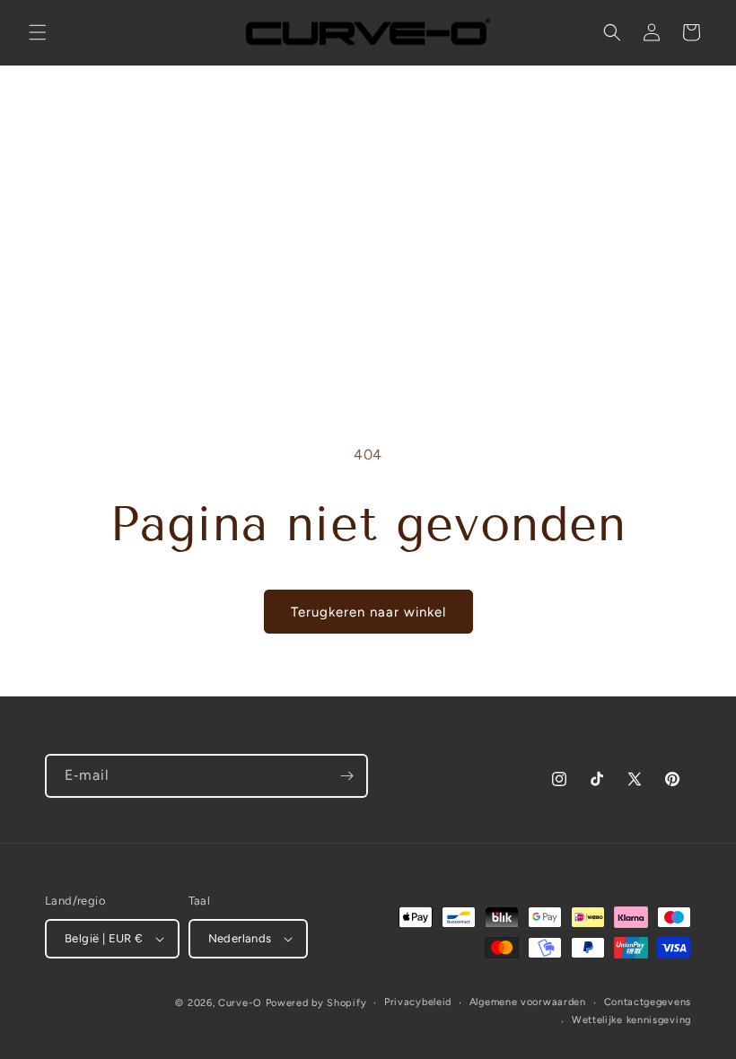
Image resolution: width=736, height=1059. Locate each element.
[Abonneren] (346, 776)
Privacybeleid (417, 1002)
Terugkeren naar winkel (368, 612)
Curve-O (240, 1003)
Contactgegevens (648, 1002)
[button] (37, 32)
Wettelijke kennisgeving (631, 1020)
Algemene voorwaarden (527, 1002)
